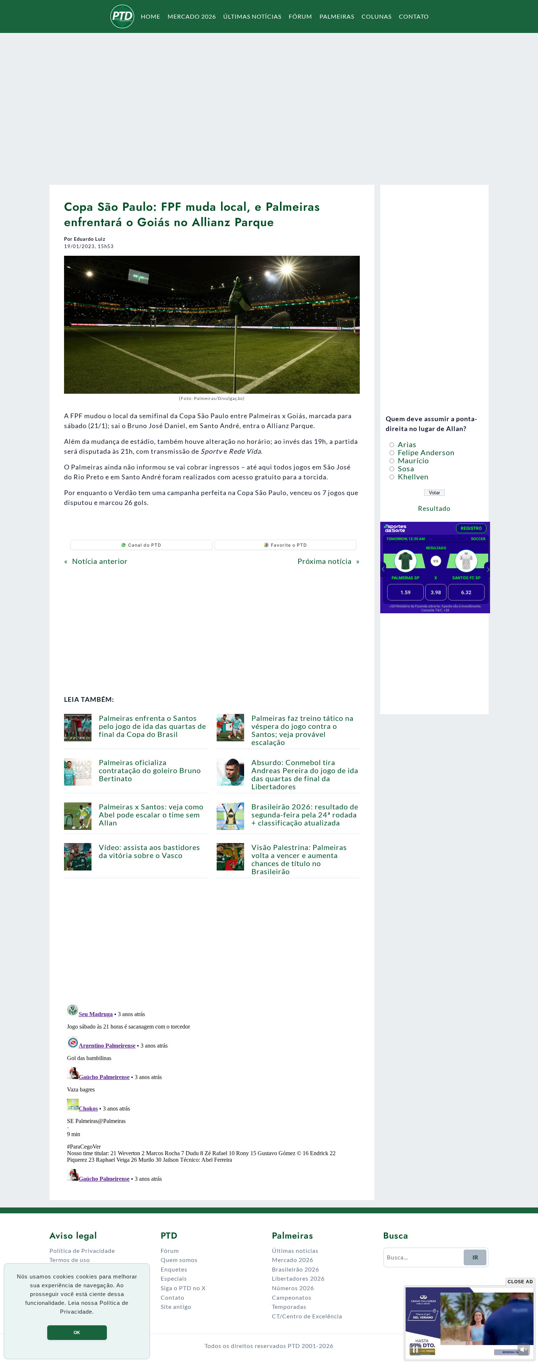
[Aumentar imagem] (350, 265)
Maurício (412, 460)
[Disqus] (212, 1092)
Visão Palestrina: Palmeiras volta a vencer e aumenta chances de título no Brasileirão (299, 859)
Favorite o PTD (289, 545)
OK (77, 1332)
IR (475, 1257)
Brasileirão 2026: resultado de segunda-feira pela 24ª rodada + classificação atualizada (304, 814)
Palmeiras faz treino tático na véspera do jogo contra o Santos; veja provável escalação (302, 730)
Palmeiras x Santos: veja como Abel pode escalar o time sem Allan (151, 814)
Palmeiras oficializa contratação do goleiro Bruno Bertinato (150, 770)
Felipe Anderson (425, 452)
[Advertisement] (269, 104)
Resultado (434, 508)
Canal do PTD (144, 545)
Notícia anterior (100, 561)
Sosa (405, 468)
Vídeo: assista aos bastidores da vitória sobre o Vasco (149, 851)
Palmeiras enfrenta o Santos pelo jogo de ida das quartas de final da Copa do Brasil (152, 726)
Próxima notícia (325, 561)
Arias (406, 444)
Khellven (412, 476)
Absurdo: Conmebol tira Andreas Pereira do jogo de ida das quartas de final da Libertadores (304, 774)
